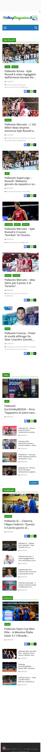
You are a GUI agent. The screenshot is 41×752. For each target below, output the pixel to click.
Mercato (14, 67)
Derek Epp (32, 347)
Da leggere (8, 224)
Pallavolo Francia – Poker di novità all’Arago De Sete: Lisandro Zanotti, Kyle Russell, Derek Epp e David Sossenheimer (20, 339)
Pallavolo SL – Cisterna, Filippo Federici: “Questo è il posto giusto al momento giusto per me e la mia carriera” (19, 524)
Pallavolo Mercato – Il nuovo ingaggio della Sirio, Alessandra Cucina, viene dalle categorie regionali (27, 559)
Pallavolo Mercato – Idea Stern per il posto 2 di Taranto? (20, 283)
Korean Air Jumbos (12, 85)
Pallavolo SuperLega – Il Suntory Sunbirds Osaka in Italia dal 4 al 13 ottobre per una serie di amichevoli (27, 585)
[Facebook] (25, 91)
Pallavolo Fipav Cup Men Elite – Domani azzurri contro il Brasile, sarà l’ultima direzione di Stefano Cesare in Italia (27, 653)
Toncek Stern (24, 293)
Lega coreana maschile (12, 87)
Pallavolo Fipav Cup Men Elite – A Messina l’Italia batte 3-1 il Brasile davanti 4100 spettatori (19, 632)
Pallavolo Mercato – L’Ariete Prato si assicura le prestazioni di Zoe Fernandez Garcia (27, 572)
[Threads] (34, 91)
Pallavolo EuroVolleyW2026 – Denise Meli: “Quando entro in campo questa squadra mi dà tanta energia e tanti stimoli (26, 666)
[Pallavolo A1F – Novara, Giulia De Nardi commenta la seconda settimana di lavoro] (9, 432)
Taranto (23, 191)
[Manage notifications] (4, 748)
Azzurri (7, 624)
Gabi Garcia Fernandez (28, 138)
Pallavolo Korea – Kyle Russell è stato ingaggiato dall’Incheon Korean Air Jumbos (20, 75)
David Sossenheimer (22, 347)
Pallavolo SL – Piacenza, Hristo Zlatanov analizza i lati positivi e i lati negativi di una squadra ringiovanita (27, 457)
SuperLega (17, 191)
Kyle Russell (21, 85)
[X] (28, 91)
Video (7, 173)
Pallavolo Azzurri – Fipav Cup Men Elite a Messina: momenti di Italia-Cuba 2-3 (27, 680)
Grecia (7, 140)
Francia (7, 349)
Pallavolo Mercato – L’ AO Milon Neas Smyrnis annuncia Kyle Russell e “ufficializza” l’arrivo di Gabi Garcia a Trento (20, 131)
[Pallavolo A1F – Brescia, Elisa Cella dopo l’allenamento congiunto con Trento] (9, 471)
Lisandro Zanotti (22, 349)
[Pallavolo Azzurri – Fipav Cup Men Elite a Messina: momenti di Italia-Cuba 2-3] (9, 681)
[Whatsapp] (31, 91)
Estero (7, 67)
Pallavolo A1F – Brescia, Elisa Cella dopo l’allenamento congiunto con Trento (27, 470)
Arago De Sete (10, 347)
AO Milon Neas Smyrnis (13, 138)
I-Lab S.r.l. (19, 749)
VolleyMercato (23, 87)
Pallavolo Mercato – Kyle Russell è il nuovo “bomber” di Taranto (20, 232)
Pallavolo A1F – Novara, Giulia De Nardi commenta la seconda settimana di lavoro (26, 430)
